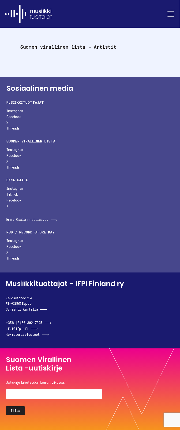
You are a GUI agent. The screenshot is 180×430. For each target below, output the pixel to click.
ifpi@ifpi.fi (17, 328)
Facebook (14, 116)
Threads (13, 128)
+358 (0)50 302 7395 (24, 322)
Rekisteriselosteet (23, 334)
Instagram (14, 111)
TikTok (12, 194)
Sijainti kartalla (22, 309)
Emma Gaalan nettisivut (27, 219)
